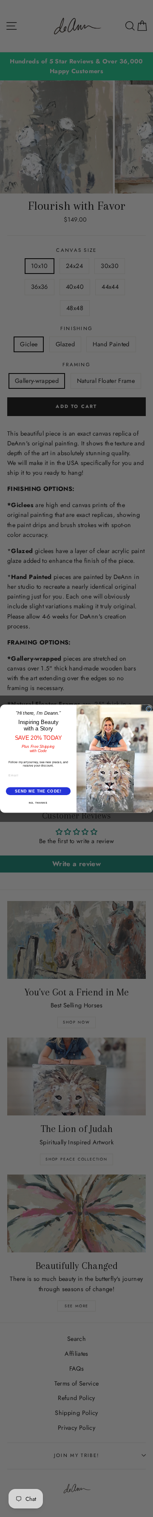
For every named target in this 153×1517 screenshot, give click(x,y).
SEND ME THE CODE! (38, 791)
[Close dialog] (148, 709)
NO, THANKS (38, 802)
